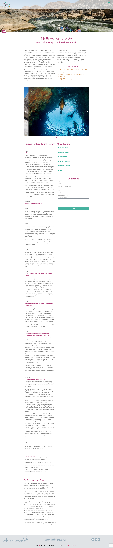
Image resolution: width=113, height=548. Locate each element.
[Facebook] (92, 539)
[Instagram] (99, 539)
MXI (39, 545)
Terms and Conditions (72, 545)
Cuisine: (61, 170)
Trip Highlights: (63, 147)
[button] (109, 2)
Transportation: (63, 156)
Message (60, 200)
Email (59, 190)
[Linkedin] (96, 539)
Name (59, 181)
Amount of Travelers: (63, 195)
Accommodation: (64, 152)
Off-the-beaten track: (65, 161)
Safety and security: (64, 165)
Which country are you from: (65, 186)
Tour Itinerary (30, 147)
